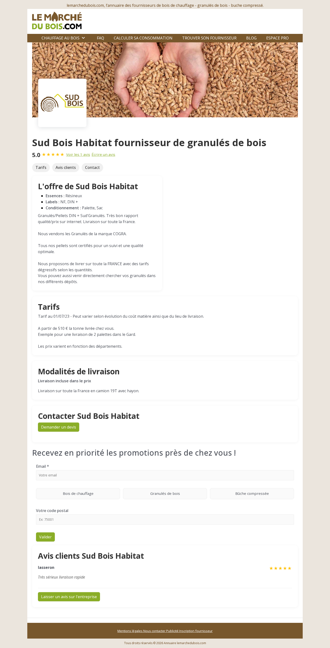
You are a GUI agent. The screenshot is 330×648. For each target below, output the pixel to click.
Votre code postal (52, 510)
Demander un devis (58, 427)
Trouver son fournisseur (209, 38)
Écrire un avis (103, 154)
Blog (251, 38)
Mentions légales (130, 631)
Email (42, 466)
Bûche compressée (252, 493)
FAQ (100, 38)
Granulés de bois (165, 493)
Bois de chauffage (78, 493)
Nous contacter (154, 631)
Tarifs (41, 167)
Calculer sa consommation (143, 38)
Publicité (172, 631)
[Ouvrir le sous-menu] (83, 38)
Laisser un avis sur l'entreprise (69, 596)
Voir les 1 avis (78, 154)
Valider (45, 537)
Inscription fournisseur (196, 631)
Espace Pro (277, 38)
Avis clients (66, 167)
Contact (92, 167)
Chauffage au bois (60, 38)
